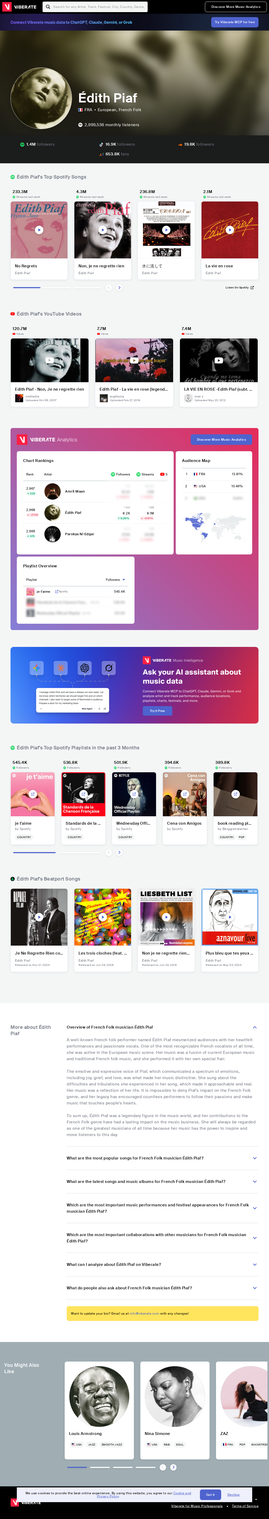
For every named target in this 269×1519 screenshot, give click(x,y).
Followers (123, 474)
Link (57, 591)
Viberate (19, 7)
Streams (148, 474)
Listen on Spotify (237, 287)
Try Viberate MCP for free (235, 22)
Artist (48, 474)
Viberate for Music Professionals (197, 1506)
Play (39, 230)
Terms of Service (245, 1506)
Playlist (31, 580)
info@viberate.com (144, 1313)
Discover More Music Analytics (236, 7)
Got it (210, 1495)
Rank (30, 474)
